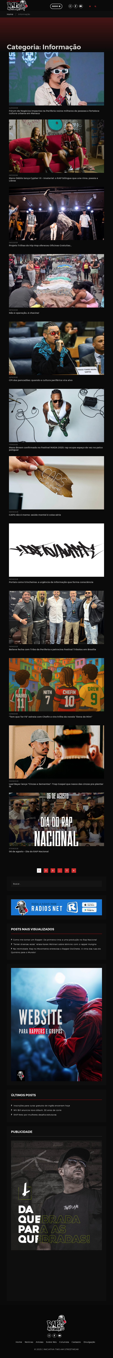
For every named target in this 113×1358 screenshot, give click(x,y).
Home (10, 14)
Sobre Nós (51, 1342)
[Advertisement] (56, 1273)
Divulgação (89, 1342)
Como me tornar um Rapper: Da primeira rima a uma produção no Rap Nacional (55, 940)
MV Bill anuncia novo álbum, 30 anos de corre (37, 1110)
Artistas (39, 1342)
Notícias (29, 1342)
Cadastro (76, 1342)
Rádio (55, 6)
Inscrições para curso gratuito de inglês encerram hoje (42, 1105)
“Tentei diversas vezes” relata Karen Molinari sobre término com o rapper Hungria (54, 944)
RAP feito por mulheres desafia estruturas (35, 1115)
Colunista (64, 1342)
